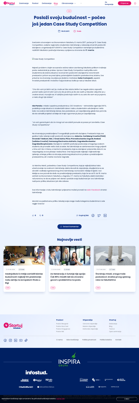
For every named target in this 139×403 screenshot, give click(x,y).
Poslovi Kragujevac (63, 329)
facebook (96, 190)
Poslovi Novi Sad (62, 326)
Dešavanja (113, 324)
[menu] (62, 3)
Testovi (112, 329)
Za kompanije (109, 3)
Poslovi (35, 3)
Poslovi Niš (60, 331)
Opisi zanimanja (115, 331)
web (89, 190)
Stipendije (88, 320)
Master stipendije (89, 326)
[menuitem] (25, 3)
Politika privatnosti (89, 340)
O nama (59, 340)
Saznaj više (60, 399)
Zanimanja (24, 3)
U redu (126, 399)
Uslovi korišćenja (72, 340)
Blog (55, 3)
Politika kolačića (106, 340)
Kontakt (118, 340)
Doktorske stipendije (90, 329)
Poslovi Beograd (62, 324)
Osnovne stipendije (90, 324)
